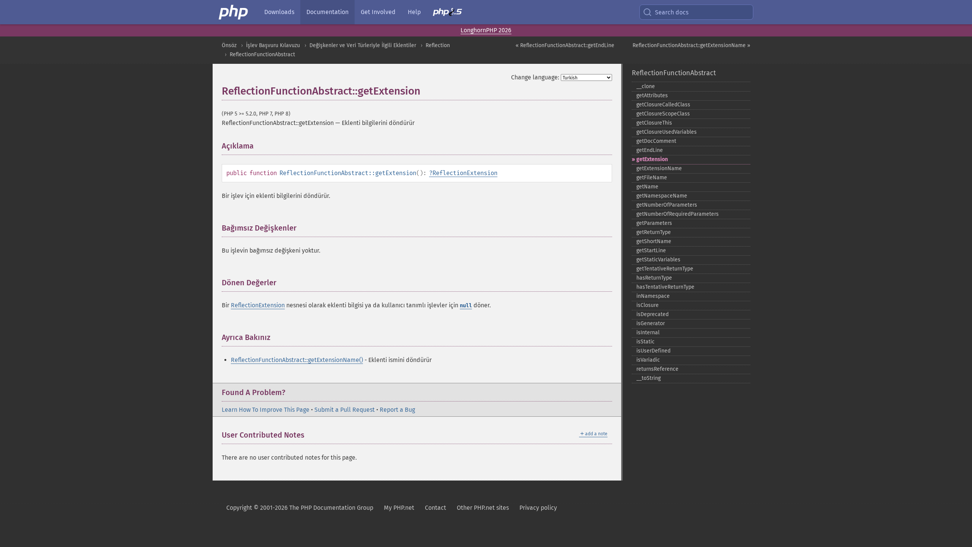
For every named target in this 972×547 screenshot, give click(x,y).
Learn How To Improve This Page (265, 409)
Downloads (279, 12)
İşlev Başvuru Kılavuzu (273, 45)
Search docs (671, 12)
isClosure (647, 305)
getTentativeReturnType (664, 269)
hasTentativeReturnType (665, 287)
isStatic (645, 341)
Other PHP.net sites (483, 507)
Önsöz (229, 45)
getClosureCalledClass (663, 104)
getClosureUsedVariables (666, 132)
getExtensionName (659, 168)
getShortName (653, 241)
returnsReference (657, 369)
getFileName (651, 177)
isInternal (648, 332)
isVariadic (648, 360)
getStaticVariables (658, 259)
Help (414, 12)
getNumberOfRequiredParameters (677, 214)
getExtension (652, 159)
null (466, 305)
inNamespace (653, 296)
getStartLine (651, 250)
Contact (435, 507)
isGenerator (650, 323)
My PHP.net (399, 507)
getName (647, 186)
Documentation (327, 12)
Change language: (535, 77)
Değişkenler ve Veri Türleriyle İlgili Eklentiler (362, 45)
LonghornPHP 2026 (486, 30)
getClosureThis (654, 123)
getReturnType (653, 232)
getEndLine (649, 150)
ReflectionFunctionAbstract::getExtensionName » (691, 45)
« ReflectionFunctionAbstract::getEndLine (565, 45)
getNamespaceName (661, 196)
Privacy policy (538, 507)
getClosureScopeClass (663, 114)
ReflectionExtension (464, 173)
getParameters (654, 223)
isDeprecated (652, 314)
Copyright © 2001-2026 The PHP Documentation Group (299, 507)
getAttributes (652, 95)
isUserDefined (653, 351)
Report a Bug (397, 409)
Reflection (438, 45)
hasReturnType (654, 278)
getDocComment (656, 141)
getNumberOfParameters (666, 205)
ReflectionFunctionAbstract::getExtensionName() (297, 360)
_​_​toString (648, 378)
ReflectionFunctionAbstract (262, 54)
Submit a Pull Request (344, 409)
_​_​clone (645, 86)
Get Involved (378, 12)
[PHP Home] (234, 12)
